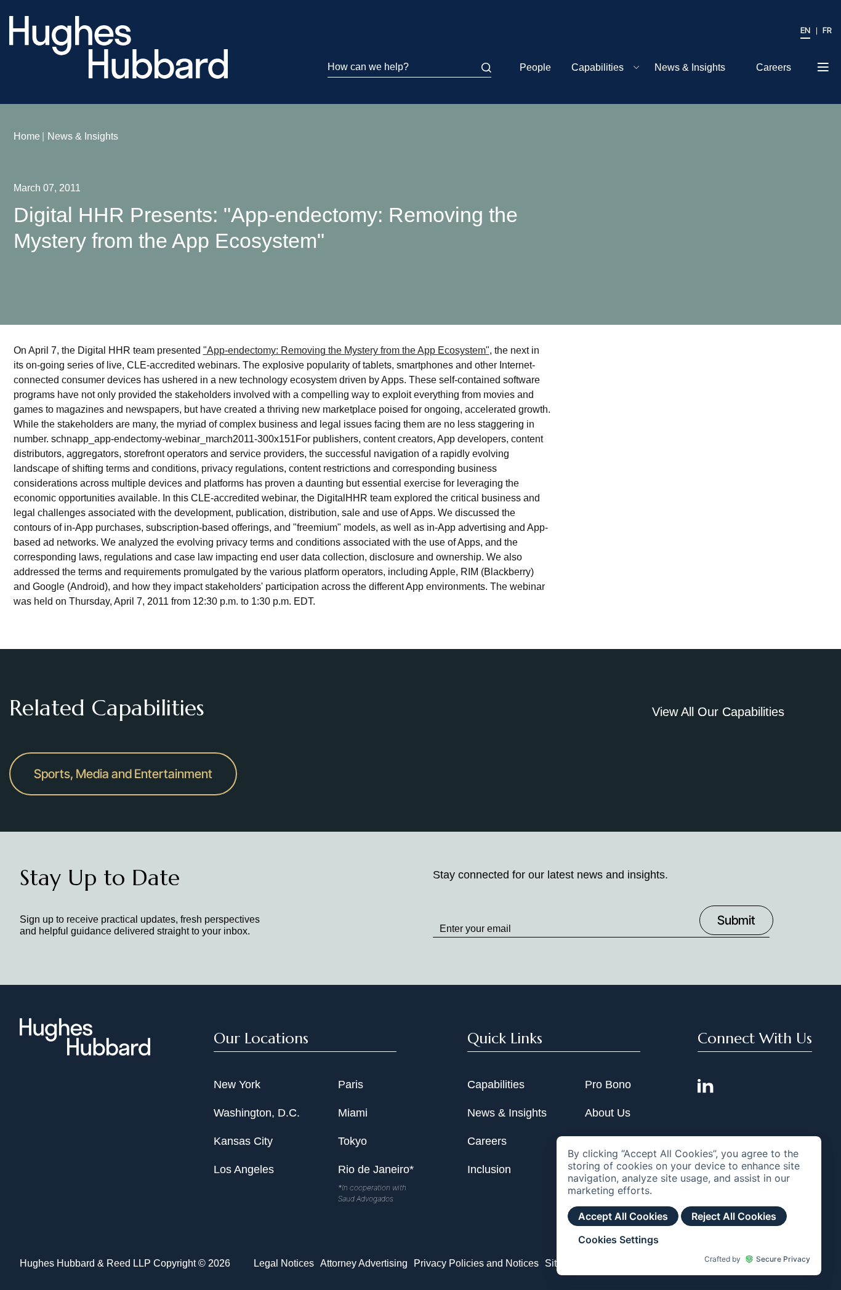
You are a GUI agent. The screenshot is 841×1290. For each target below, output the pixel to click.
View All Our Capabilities (718, 712)
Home (27, 136)
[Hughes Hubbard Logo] (118, 47)
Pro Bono (608, 1084)
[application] (689, 1205)
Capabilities (597, 67)
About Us (607, 1113)
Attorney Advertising (364, 1263)
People (535, 67)
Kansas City (243, 1141)
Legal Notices (284, 1263)
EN (805, 30)
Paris (350, 1084)
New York (237, 1084)
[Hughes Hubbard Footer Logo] (85, 1051)
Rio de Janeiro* (376, 1169)
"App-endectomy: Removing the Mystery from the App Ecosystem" (346, 350)
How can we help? (368, 67)
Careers (773, 67)
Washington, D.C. (257, 1113)
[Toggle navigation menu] (824, 68)
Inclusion (489, 1169)
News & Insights (689, 67)
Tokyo (352, 1141)
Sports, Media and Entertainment (123, 773)
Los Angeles (244, 1169)
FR (827, 30)
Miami (353, 1113)
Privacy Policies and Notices (476, 1263)
